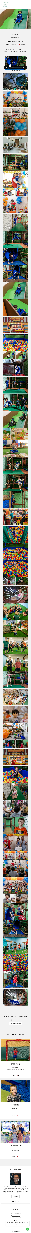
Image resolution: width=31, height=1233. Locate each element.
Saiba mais (15, 1196)
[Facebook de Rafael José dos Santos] (14, 1220)
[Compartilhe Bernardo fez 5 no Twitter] (16, 1020)
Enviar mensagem (16, 1216)
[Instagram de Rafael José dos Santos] (16, 1220)
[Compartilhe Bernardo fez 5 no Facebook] (11, 1020)
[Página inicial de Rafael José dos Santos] (5, 4)
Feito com (15, 1231)
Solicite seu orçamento (15, 1023)
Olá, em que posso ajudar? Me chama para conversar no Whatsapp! (16, 1223)
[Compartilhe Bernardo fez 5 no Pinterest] (19, 1020)
